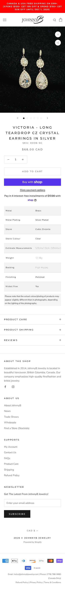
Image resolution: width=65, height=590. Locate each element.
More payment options (32, 190)
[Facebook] (5, 386)
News (7, 411)
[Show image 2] (27, 118)
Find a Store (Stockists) (17, 428)
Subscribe (17, 514)
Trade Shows (11, 416)
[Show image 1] (23, 118)
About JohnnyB (12, 405)
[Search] (54, 19)
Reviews (11, 340)
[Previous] (17, 118)
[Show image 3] (31, 118)
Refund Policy (12, 475)
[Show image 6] (41, 118)
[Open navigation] (4, 20)
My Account (10, 446)
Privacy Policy (36, 582)
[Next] (47, 118)
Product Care (15, 319)
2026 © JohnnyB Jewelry (32, 538)
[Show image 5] (37, 118)
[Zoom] (58, 34)
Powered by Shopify (33, 542)
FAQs (7, 458)
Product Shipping (19, 329)
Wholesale (10, 422)
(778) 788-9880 (54, 574)
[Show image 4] (34, 118)
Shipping (9, 469)
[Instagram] (13, 386)
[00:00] (32, 70)
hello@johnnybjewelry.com (26, 574)
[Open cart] (60, 19)
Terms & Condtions (52, 582)
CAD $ (31, 530)
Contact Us (10, 452)
